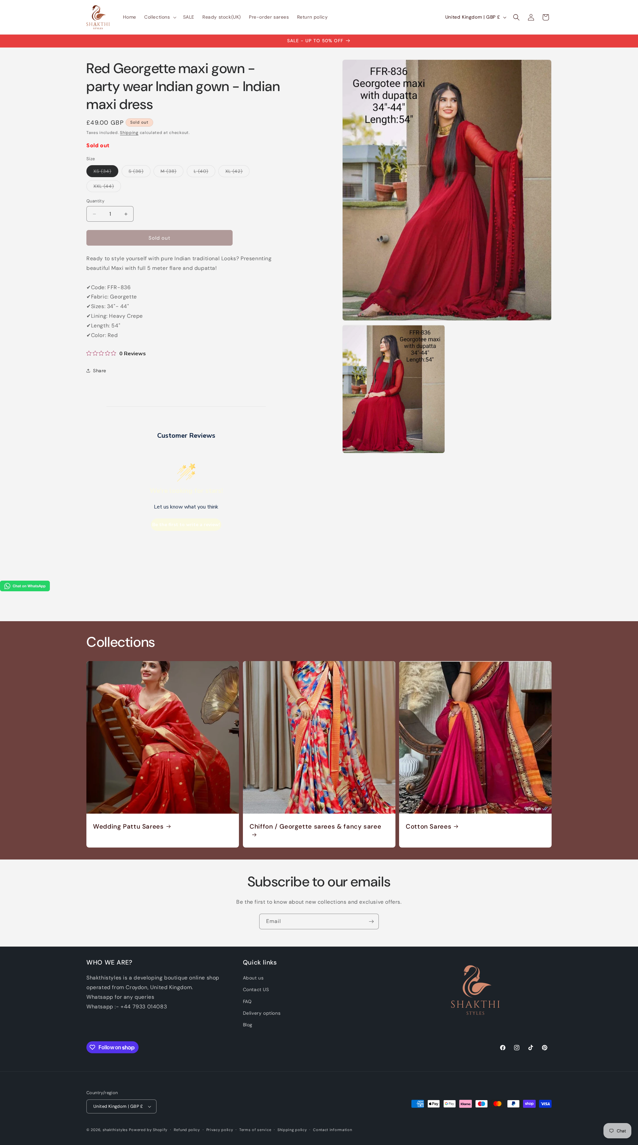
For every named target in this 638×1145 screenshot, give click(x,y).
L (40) (204, 172)
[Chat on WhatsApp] (25, 589)
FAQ (247, 1001)
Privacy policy (219, 1129)
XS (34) (105, 172)
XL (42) (237, 172)
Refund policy (187, 1129)
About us (253, 978)
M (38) (171, 172)
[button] (159, 17)
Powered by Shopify (148, 1129)
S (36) (140, 172)
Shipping (129, 132)
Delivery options (262, 1013)
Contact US (256, 989)
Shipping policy (292, 1129)
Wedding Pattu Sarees (128, 827)
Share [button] (99, 371)
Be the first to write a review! (186, 524)
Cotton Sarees (428, 827)
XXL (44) (107, 187)
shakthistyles (115, 1129)
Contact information (332, 1129)
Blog (248, 1025)
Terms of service (255, 1129)
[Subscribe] (371, 921)
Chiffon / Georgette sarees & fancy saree (315, 827)
